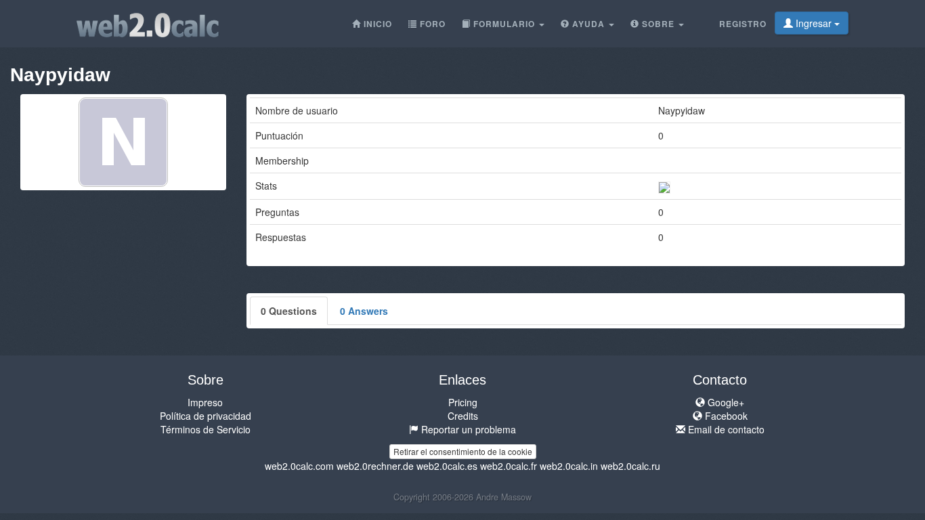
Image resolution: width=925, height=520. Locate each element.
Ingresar (813, 23)
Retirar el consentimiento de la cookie (462, 451)
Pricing (462, 402)
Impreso (205, 402)
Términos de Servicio (205, 429)
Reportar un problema (467, 429)
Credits (463, 415)
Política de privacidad (205, 415)
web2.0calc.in (569, 466)
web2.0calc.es (446, 466)
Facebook (725, 415)
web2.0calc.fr (508, 466)
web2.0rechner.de (375, 466)
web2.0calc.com (299, 466)
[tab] (289, 311)
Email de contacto (725, 429)
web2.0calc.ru (630, 466)
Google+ (724, 402)
